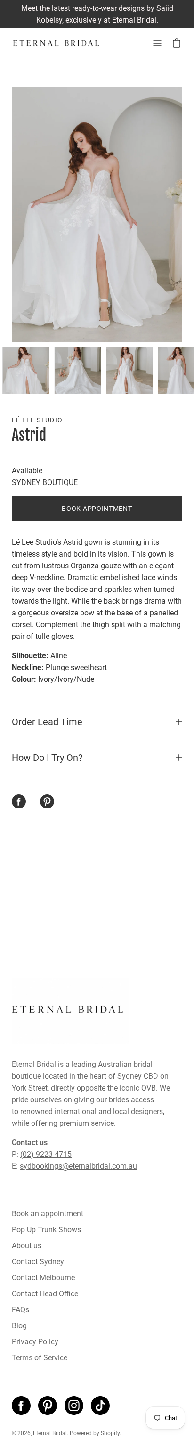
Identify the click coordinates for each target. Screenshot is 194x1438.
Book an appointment (47, 1213)
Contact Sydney (38, 1261)
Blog (19, 1325)
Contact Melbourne (43, 1277)
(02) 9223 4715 (46, 1154)
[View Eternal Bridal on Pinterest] (47, 1405)
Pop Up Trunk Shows (46, 1229)
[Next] (182, 214)
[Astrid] (25, 370)
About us (26, 1245)
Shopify (110, 1433)
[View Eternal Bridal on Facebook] (21, 1405)
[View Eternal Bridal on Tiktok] (100, 1405)
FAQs (20, 1309)
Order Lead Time (47, 721)
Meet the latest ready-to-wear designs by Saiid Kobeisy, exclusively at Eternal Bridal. (97, 14)
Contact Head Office (45, 1293)
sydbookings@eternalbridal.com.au (78, 1166)
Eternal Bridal (50, 1433)
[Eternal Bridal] (56, 43)
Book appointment (97, 508)
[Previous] (11, 214)
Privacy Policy (35, 1341)
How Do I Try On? (47, 757)
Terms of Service (39, 1357)
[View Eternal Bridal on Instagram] (74, 1405)
